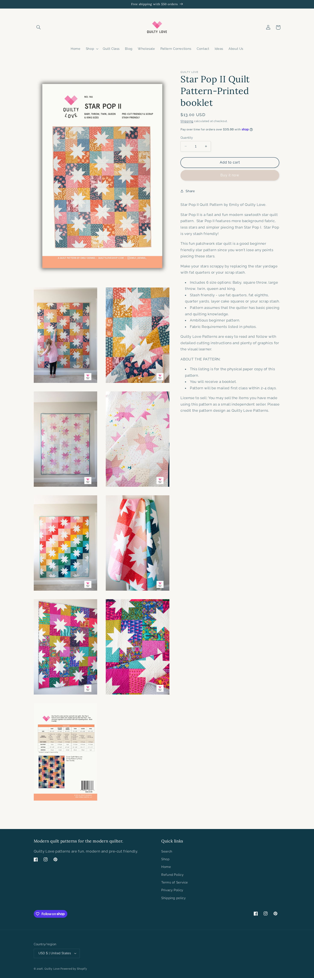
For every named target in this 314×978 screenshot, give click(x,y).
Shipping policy (173, 898)
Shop (165, 859)
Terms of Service (174, 882)
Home (166, 867)
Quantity (186, 137)
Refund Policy (172, 874)
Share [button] (190, 191)
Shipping (186, 121)
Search (166, 851)
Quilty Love (52, 968)
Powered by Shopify (73, 968)
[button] (39, 27)
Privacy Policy (172, 890)
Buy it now (229, 175)
